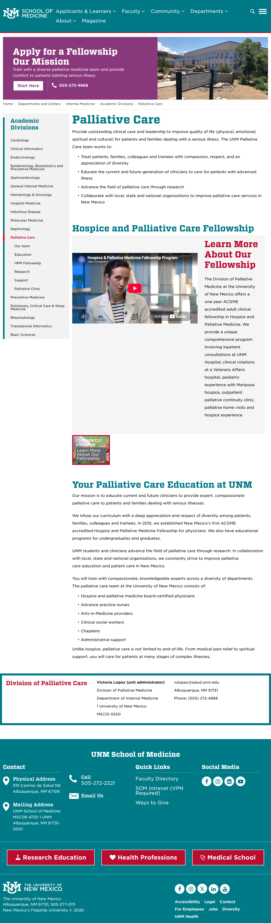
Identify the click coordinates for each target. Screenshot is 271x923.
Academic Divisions (116, 104)
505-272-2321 (98, 783)
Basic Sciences (23, 334)
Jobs (213, 909)
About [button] (64, 21)
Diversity (231, 909)
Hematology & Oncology (31, 194)
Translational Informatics (31, 326)
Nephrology (20, 229)
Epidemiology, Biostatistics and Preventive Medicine (37, 167)
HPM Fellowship (27, 263)
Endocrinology (23, 157)
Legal (209, 902)
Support (21, 280)
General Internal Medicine (32, 186)
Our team (22, 246)
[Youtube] (240, 781)
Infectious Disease (25, 212)
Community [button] (166, 11)
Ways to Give (152, 802)
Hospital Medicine (25, 203)
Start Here (28, 85)
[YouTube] (225, 889)
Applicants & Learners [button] (84, 11)
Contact (227, 902)
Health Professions (146, 857)
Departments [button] (207, 11)
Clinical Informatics (27, 149)
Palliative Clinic (27, 289)
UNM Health (186, 916)
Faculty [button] (132, 11)
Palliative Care (150, 104)
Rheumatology (23, 317)
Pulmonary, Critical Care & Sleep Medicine (37, 307)
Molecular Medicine (27, 220)
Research (22, 271)
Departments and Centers (39, 104)
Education (22, 254)
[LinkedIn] (229, 781)
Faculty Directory (157, 778)
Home (8, 104)
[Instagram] (218, 781)
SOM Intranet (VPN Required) (159, 791)
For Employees (189, 909)
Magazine (94, 21)
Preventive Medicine (27, 297)
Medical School (230, 857)
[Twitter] (202, 888)
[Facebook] (206, 781)
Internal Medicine (80, 104)
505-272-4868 (73, 85)
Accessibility (187, 902)
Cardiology (20, 140)
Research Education (53, 857)
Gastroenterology (25, 177)
